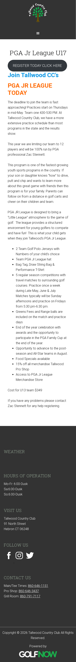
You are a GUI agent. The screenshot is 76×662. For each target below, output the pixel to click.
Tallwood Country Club (38, 14)
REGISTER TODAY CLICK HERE (37, 65)
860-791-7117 (30, 596)
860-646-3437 (29, 591)
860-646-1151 (38, 586)
